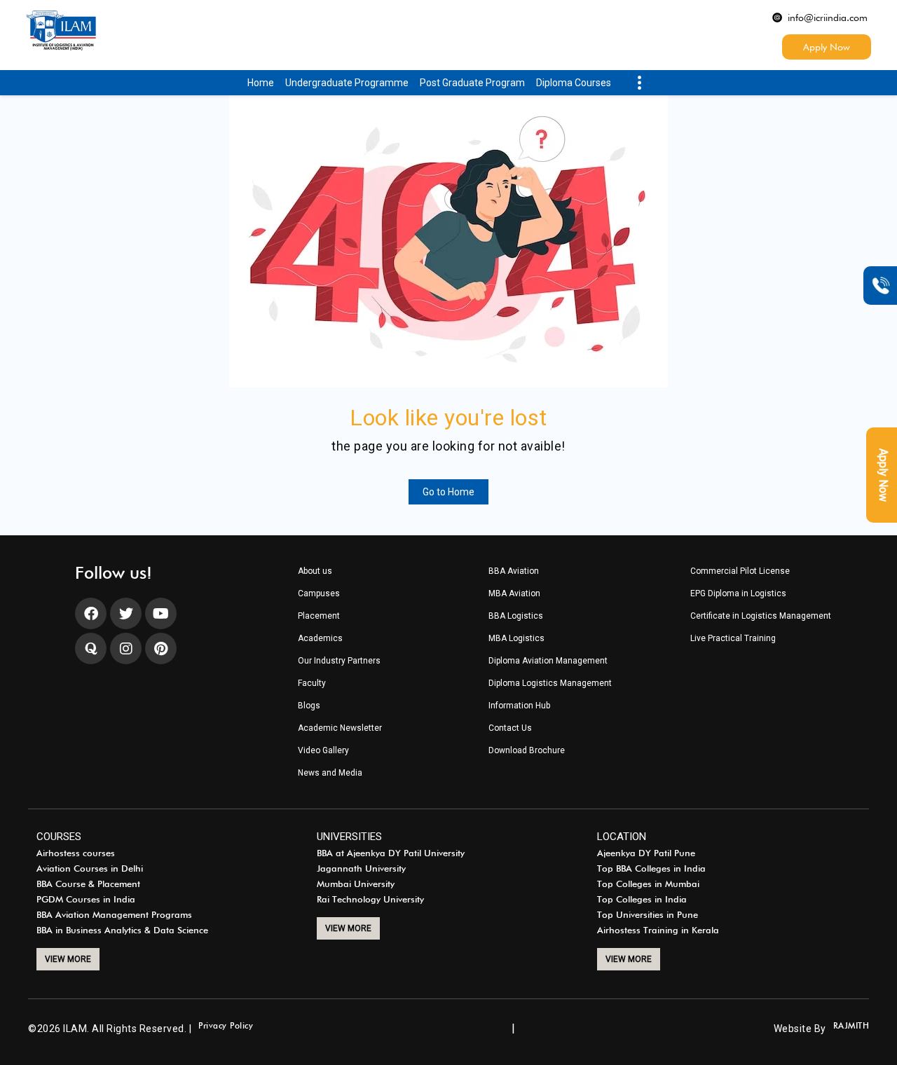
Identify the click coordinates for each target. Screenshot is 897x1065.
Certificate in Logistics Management (760, 616)
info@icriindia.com (828, 17)
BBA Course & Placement (88, 884)
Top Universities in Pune (647, 915)
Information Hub (519, 705)
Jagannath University (361, 869)
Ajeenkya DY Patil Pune (646, 853)
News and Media (330, 773)
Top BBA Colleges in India (651, 869)
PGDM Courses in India (85, 900)
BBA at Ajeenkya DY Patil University (391, 853)
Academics (320, 638)
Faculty (312, 683)
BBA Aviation (513, 571)
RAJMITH (851, 1026)
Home (260, 82)
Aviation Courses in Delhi (89, 869)
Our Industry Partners (339, 661)
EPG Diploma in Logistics (738, 593)
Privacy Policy (225, 1026)
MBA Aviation (514, 593)
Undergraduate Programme (347, 82)
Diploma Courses (573, 82)
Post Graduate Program (472, 82)
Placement (319, 616)
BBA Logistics (515, 616)
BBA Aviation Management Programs (114, 915)
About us (315, 571)
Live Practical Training (733, 638)
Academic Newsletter (340, 728)
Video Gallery (323, 750)
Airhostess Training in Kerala (658, 930)
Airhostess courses (75, 853)
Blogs (309, 705)
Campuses (319, 593)
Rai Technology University (370, 900)
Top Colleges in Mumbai (648, 884)
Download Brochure (526, 750)
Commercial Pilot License (740, 571)
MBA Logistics (516, 638)
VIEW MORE (68, 959)
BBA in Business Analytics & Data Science (122, 930)
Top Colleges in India (642, 900)
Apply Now (826, 47)
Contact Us (510, 728)
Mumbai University (356, 884)
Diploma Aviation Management (548, 661)
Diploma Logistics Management (550, 683)
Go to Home (448, 491)
